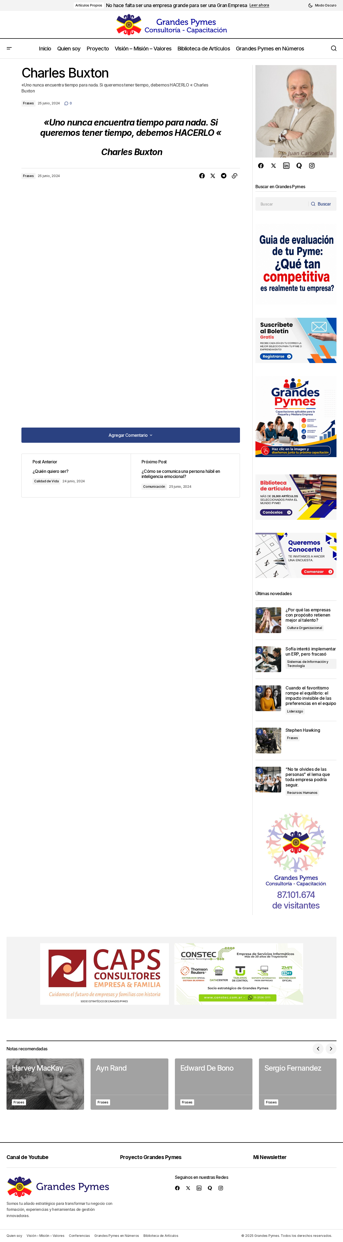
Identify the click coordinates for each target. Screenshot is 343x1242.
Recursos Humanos (302, 793)
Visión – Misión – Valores (46, 1236)
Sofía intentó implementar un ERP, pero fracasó (311, 651)
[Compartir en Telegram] (223, 176)
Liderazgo (295, 711)
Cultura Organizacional (304, 628)
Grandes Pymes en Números (116, 1236)
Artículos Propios (88, 5)
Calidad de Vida (46, 481)
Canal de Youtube (28, 1157)
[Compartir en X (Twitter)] (212, 176)
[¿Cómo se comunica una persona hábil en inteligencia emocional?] (185, 475)
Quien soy (14, 1236)
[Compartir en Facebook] (202, 176)
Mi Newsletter (270, 1157)
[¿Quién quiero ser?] (76, 475)
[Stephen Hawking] (268, 740)
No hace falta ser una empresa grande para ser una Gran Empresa (176, 5)
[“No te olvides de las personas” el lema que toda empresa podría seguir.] (268, 779)
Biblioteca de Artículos (160, 1236)
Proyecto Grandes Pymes (150, 1157)
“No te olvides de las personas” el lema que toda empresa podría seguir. (308, 777)
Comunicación (154, 486)
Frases (28, 103)
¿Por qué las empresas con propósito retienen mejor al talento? (308, 615)
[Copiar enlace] (234, 176)
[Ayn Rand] (129, 1084)
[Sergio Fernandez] (297, 1084)
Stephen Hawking (303, 730)
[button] (322, 5)
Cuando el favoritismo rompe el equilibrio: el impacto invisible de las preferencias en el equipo (311, 695)
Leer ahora (259, 5)
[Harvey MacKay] (45, 1084)
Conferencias (79, 1236)
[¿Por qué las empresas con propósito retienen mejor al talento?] (268, 620)
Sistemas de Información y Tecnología (307, 663)
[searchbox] (282, 203)
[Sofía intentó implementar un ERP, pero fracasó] (268, 659)
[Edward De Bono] (213, 1084)
